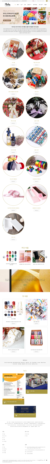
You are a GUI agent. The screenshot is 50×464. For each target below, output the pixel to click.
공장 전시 (29, 4)
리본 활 (4, 450)
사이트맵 (4, 441)
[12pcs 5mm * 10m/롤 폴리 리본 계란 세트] (11, 262)
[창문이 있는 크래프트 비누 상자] (39, 262)
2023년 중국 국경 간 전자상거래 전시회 (26, 414)
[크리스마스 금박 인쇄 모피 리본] (13, 338)
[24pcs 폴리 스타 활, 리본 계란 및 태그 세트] (13, 309)
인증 (4, 439)
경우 (25, 4)
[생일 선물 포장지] (36, 309)
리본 (4, 447)
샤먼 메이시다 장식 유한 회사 (25, 276)
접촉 (26, 444)
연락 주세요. (35, 4)
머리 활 (4, 452)
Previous (1, 16)
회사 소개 (40, 4)
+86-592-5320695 (30, 453)
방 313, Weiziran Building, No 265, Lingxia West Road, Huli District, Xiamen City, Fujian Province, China (36, 448)
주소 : (26, 447)
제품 (17, 4)
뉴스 (21, 4)
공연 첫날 (32, 391)
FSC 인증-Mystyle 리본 (11, 401)
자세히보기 (13, 94)
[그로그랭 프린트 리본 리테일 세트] (36, 338)
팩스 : (26, 453)
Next (48, 16)
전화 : (26, 451)
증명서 (46, 4)
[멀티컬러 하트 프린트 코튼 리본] (25, 262)
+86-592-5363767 (30, 451)
